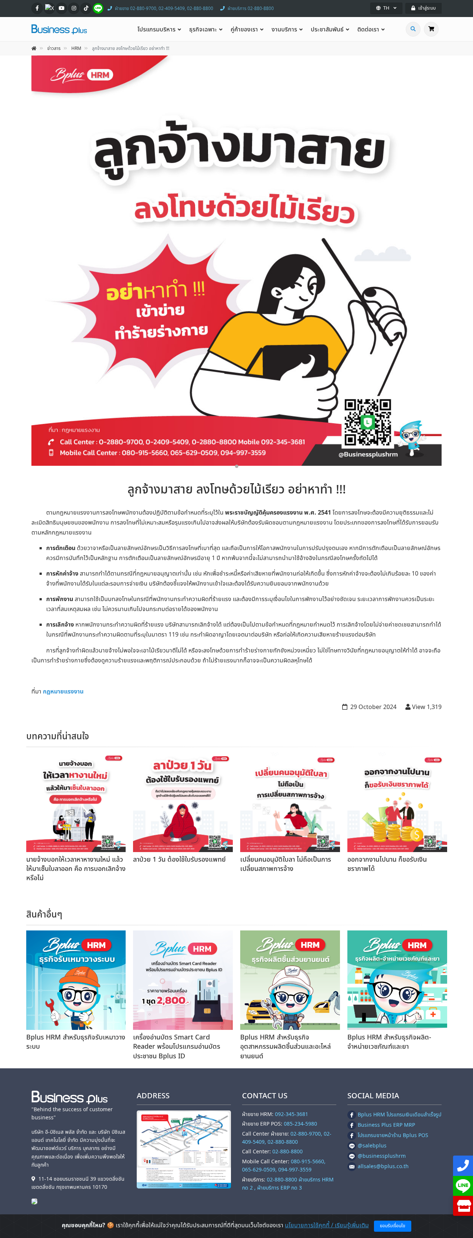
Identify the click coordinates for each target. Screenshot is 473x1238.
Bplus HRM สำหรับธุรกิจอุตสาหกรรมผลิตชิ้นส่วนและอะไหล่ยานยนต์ (285, 1046)
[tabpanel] (236, 260)
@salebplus (372, 1146)
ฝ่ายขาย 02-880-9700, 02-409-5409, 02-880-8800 (164, 8)
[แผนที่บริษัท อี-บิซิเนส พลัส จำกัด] (184, 1149)
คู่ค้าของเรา (244, 29)
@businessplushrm (382, 1156)
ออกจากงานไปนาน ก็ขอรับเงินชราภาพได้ (387, 864)
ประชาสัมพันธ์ (327, 29)
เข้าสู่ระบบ (427, 8)
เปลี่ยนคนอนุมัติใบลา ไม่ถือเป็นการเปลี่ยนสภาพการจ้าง (285, 864)
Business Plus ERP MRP (386, 1125)
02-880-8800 (287, 1152)
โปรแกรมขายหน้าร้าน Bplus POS (393, 1135)
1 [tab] (236, 466)
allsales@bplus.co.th (383, 1166)
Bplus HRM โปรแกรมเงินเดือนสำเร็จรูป (399, 1115)
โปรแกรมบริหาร (156, 29)
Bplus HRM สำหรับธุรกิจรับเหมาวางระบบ (75, 1042)
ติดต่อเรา (368, 29)
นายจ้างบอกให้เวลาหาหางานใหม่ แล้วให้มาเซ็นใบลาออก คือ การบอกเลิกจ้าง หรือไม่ (76, 869)
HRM (76, 48)
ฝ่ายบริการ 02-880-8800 (251, 8)
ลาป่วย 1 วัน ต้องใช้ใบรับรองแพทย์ (179, 860)
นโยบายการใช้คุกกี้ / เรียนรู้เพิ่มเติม (327, 1225)
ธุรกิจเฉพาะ (203, 29)
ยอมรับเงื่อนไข (392, 1225)
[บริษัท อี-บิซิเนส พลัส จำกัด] (36, 1201)
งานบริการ (284, 29)
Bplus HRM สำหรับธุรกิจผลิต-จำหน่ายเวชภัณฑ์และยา (389, 1042)
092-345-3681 (291, 1114)
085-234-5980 (300, 1124)
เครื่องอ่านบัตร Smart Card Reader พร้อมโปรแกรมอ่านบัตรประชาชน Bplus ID (176, 1046)
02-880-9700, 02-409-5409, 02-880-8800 (286, 1138)
